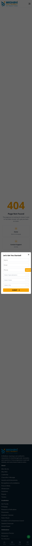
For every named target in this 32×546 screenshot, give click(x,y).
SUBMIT (14, 290)
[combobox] (4, 275)
